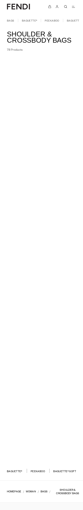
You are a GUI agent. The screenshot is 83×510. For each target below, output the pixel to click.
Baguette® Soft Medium (63, 377)
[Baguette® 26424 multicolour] (23, 130)
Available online (58, 63)
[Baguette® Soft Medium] (63, 384)
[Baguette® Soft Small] (20, 449)
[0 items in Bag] (50, 6)
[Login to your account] (57, 6)
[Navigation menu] (73, 6)
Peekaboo (52, 20)
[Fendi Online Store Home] (18, 6)
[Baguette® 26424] (20, 125)
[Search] (65, 6)
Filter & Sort (20, 64)
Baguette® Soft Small (20, 442)
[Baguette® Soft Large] (20, 384)
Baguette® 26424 (20, 119)
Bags (10, 20)
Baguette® (29, 20)
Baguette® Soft (64, 471)
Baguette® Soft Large (20, 377)
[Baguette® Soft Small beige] (65, 453)
